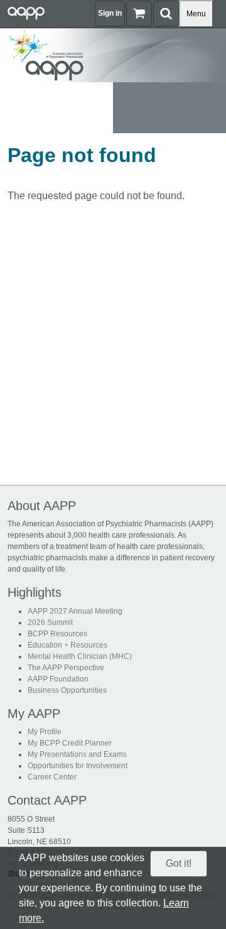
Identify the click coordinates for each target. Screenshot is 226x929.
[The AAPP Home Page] (113, 54)
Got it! (178, 863)
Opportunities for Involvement (77, 765)
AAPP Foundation (58, 679)
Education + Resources (67, 645)
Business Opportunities (67, 690)
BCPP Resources (57, 633)
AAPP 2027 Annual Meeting (75, 611)
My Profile (45, 731)
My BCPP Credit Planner (70, 743)
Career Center (52, 777)
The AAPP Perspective (66, 667)
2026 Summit (50, 622)
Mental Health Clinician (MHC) (80, 656)
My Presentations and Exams (77, 754)
